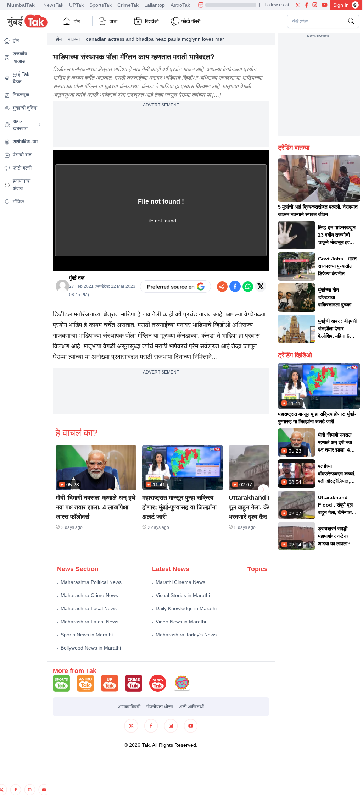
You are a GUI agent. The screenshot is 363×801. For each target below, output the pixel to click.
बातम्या (74, 39)
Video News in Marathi (181, 621)
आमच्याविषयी (129, 706)
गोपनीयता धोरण (159, 706)
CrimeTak (128, 5)
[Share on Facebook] (235, 286)
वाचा (113, 21)
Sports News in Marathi (87, 634)
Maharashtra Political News (91, 582)
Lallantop (154, 5)
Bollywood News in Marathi (91, 648)
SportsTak (100, 5)
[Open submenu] (39, 125)
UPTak (76, 5)
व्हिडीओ (151, 21)
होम (77, 21)
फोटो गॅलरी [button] (191, 21)
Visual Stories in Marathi (183, 595)
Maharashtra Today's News (186, 634)
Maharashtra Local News (89, 608)
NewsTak (53, 5)
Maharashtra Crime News (89, 595)
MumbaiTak (21, 5)
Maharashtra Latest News (89, 621)
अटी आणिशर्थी (191, 706)
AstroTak (180, 5)
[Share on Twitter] (260, 286)
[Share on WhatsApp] (247, 286)
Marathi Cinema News (180, 582)
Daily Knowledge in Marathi (186, 608)
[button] (96, 467)
